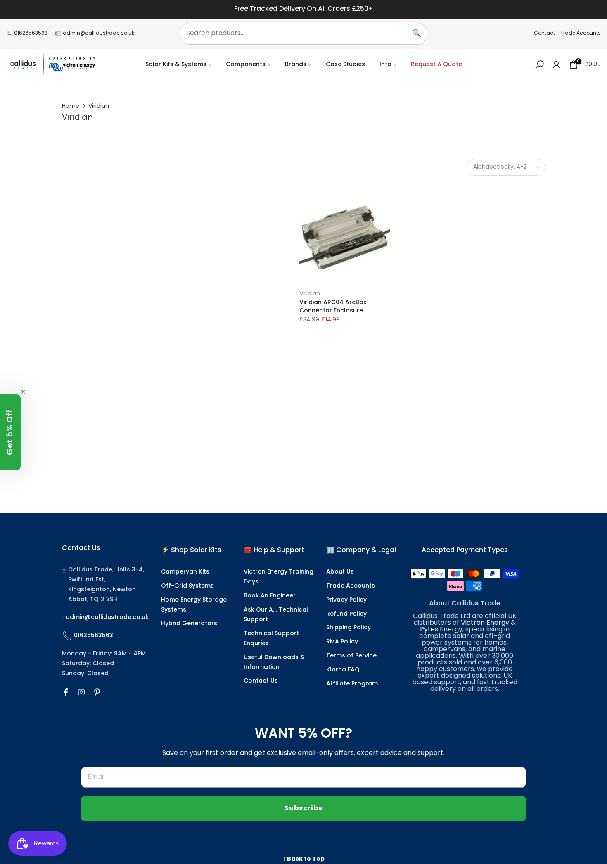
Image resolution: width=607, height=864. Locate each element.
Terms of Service (351, 656)
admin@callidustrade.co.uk (98, 33)
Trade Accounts (580, 33)
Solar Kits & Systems (175, 64)
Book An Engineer (270, 596)
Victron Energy (485, 623)
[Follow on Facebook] (65, 692)
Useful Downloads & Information (274, 662)
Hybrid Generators (189, 623)
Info (385, 64)
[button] (10, 432)
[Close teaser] (23, 392)
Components (246, 64)
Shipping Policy (348, 628)
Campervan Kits (185, 572)
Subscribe (304, 808)
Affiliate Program (352, 684)
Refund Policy (346, 614)
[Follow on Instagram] (81, 692)
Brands (295, 64)
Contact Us (261, 681)
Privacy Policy (346, 600)
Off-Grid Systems (187, 586)
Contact (544, 33)
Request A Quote (436, 64)
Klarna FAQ (343, 670)
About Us (340, 572)
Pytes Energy (441, 629)
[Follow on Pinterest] (97, 692)
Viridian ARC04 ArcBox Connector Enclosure (332, 307)
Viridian (309, 294)
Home (70, 106)
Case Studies (345, 64)
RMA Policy (342, 642)
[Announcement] (303, 9)
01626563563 (30, 33)
